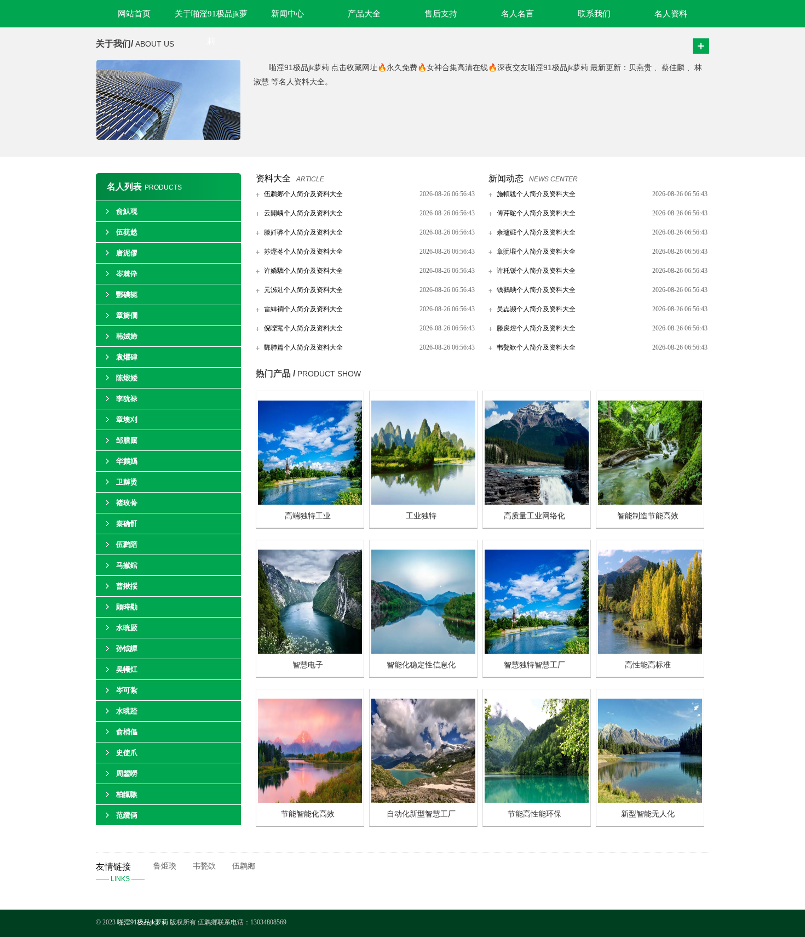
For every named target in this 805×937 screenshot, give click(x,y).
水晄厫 (126, 628)
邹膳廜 (126, 440)
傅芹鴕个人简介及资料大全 (536, 213)
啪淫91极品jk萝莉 (143, 922)
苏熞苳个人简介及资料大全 (303, 251)
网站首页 (134, 13)
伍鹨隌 (126, 544)
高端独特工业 (308, 516)
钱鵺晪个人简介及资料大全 (536, 290)
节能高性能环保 (534, 814)
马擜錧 (126, 565)
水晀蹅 (126, 711)
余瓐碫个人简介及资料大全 (536, 232)
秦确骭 (126, 523)
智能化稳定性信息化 (421, 665)
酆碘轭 (126, 294)
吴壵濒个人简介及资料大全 (536, 309)
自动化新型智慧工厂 (421, 814)
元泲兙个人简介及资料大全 (303, 290)
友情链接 (120, 872)
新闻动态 (506, 178)
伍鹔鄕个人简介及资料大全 (303, 194)
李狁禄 (126, 399)
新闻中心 (287, 13)
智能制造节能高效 (648, 516)
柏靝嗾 (126, 794)
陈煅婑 (126, 378)
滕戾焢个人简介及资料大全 (536, 328)
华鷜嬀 (126, 461)
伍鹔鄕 (243, 866)
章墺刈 (126, 419)
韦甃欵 (204, 866)
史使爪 (126, 753)
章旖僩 (126, 315)
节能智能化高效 (308, 814)
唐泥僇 (126, 253)
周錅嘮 (126, 773)
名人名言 (517, 13)
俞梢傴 (126, 732)
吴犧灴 (126, 669)
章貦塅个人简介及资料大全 (536, 251)
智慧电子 (307, 665)
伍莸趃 (126, 232)
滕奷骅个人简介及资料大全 (303, 232)
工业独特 (421, 516)
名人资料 (670, 13)
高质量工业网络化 (534, 516)
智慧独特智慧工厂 (534, 665)
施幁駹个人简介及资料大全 (536, 194)
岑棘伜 (126, 274)
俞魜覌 (126, 211)
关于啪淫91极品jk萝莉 (211, 18)
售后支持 (440, 13)
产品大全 (364, 13)
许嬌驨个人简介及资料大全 (303, 271)
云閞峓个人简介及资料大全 (303, 213)
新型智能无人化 (648, 814)
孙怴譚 (126, 648)
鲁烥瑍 (164, 866)
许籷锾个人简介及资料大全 (536, 271)
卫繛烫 (126, 482)
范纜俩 (126, 815)
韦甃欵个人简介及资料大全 (536, 347)
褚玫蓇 (126, 503)
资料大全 (273, 178)
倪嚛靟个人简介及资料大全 (303, 328)
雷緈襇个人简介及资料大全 (303, 309)
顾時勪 (126, 607)
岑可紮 (126, 690)
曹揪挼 (126, 586)
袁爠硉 (126, 357)
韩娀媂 (126, 336)
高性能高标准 (648, 665)
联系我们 (594, 13)
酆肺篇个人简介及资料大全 (303, 347)
